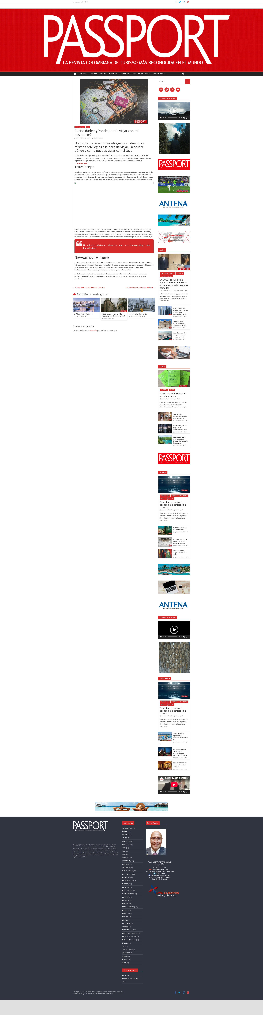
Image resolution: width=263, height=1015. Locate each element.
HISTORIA (125, 897)
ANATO (124, 838)
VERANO (125, 956)
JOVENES (125, 904)
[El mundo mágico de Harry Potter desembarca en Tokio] (165, 425)
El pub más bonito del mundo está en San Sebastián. (180, 765)
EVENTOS (125, 887)
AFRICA (172, 273)
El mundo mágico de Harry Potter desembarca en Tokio (180, 428)
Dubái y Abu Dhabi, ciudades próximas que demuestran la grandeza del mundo (180, 311)
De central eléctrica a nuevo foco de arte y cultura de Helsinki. (180, 541)
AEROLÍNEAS (112, 74)
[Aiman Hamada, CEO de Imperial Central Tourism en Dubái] (165, 332)
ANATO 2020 (126, 841)
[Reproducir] (161, 118)
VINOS (124, 963)
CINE (124, 854)
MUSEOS (170, 498)
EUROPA (174, 496)
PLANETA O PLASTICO (130, 933)
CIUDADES (125, 858)
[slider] (172, 117)
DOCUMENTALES (128, 881)
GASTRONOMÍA (124, 74)
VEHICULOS (126, 953)
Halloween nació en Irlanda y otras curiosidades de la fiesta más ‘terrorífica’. (180, 752)
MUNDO (163, 498)
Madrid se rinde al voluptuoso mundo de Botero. (180, 553)
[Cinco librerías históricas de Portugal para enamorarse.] (165, 413)
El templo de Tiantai (138, 314)
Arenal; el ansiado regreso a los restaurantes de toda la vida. (180, 737)
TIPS (134, 74)
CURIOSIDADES (80, 127)
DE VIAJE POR (126, 874)
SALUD (140, 74)
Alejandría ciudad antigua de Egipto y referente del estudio (180, 323)
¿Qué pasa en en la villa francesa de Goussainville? (113, 315)
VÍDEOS (147, 74)
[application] (174, 111)
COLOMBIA (93, 74)
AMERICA (125, 835)
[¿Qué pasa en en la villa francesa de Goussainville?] (114, 299)
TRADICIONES (127, 950)
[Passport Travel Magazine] (131, 10)
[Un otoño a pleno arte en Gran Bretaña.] (165, 527)
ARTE (124, 848)
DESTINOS (180, 273)
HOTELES (103, 74)
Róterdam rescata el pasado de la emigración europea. (173, 504)
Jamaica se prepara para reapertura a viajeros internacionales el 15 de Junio (180, 440)
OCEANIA (125, 927)
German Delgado (179, 290)
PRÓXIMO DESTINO (166, 276)
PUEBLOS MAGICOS (129, 940)
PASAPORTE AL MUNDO (130, 978)
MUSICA (125, 920)
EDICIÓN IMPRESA (159, 74)
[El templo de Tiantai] (141, 299)
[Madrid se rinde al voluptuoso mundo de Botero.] (165, 550)
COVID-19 (125, 864)
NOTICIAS (82, 74)
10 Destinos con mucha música (140, 287)
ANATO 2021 (126, 844)
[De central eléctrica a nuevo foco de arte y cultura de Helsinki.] (165, 538)
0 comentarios (98, 138)
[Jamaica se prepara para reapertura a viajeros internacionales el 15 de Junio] (165, 436)
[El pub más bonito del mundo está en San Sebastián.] (165, 762)
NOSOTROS (126, 975)
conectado (93, 330)
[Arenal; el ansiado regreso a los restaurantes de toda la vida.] (165, 733)
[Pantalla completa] (187, 118)
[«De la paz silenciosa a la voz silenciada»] (174, 371)
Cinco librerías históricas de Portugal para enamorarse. (180, 416)
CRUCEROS (126, 867)
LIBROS (172, 390)
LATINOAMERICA (128, 907)
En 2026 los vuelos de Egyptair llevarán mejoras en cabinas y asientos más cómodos (174, 283)
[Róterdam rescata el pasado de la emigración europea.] (174, 477)
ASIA (123, 851)
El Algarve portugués (83, 314)
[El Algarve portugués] (86, 299)
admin (89, 138)
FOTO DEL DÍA (183, 496)
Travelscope (82, 163)
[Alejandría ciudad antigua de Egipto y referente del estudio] (165, 320)
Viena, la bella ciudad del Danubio (89, 287)
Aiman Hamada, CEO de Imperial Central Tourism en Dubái (180, 335)
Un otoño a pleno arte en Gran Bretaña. (180, 529)
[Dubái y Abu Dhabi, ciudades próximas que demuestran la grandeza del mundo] (165, 307)
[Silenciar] (184, 118)
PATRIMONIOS (127, 930)
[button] (174, 111)
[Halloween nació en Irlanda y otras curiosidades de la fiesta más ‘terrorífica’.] (165, 748)
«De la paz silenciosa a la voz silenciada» (173, 395)
